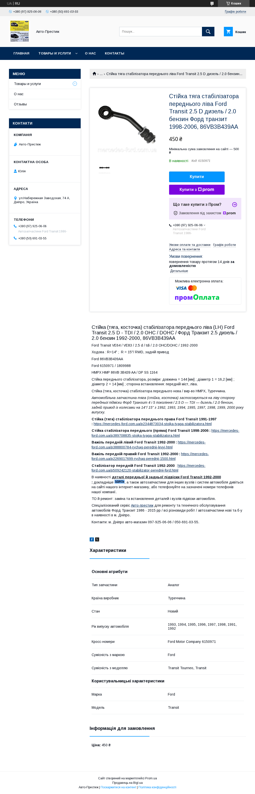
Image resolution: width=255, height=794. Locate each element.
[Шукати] (208, 31)
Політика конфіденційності (157, 787)
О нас (90, 53)
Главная (21, 53)
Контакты (114, 53)
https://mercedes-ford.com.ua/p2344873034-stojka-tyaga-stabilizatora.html (153, 424)
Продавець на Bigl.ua (127, 783)
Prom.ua (151, 778)
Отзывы (20, 104)
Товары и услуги (54, 53)
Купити (197, 177)
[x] (97, 540)
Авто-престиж (142, 505)
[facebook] (92, 540)
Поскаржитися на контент (118, 787)
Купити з (188, 189)
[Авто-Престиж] (19, 41)
